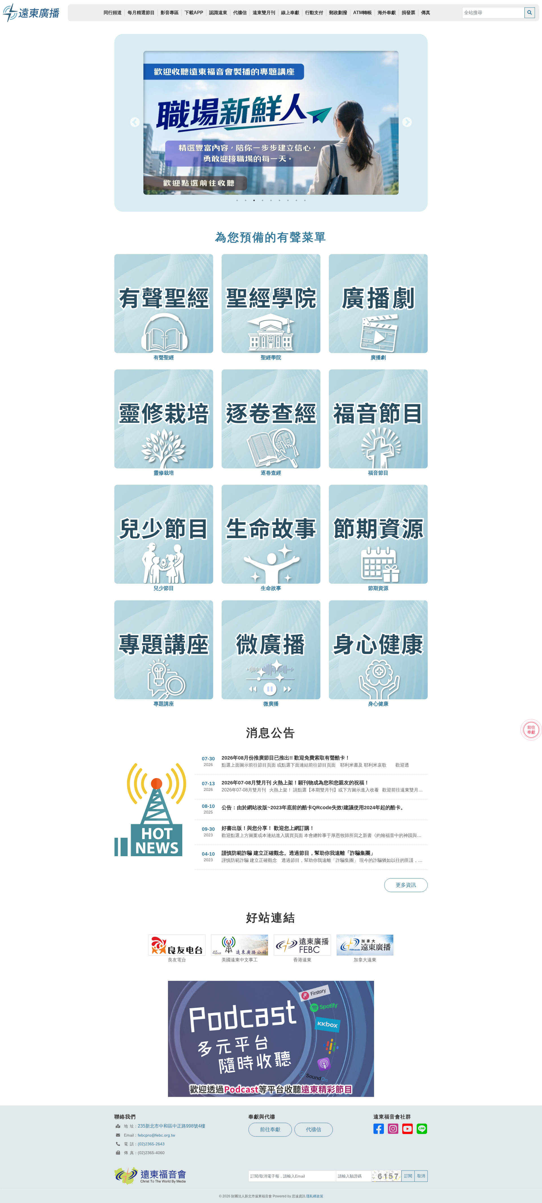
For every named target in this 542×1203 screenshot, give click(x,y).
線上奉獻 (290, 12)
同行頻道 (113, 12)
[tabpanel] (271, 123)
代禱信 (240, 12)
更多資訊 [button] (406, 885)
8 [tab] (296, 200)
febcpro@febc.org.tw (156, 1135)
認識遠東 (218, 12)
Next (407, 122)
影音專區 (170, 12)
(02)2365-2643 (151, 1144)
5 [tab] (271, 200)
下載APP (194, 12)
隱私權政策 (314, 1196)
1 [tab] (237, 200)
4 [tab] (262, 200)
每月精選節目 (141, 12)
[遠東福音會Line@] (422, 1129)
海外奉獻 (387, 12)
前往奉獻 (270, 1129)
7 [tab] (288, 200)
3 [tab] (254, 200)
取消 (421, 1176)
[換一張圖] (387, 1176)
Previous (135, 122)
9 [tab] (305, 200)
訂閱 (408, 1176)
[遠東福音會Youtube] (407, 1129)
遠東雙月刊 (264, 12)
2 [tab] (245, 200)
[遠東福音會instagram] (393, 1129)
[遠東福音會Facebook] (378, 1129)
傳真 (425, 12)
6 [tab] (279, 200)
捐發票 (408, 12)
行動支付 (314, 12)
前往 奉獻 (531, 729)
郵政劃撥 (338, 12)
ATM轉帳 (362, 12)
